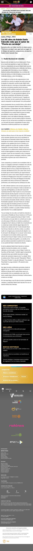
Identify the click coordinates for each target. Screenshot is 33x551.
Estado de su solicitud (5, 469)
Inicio (3, 9)
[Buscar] (31, 2)
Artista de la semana (10, 380)
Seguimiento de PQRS (20, 510)
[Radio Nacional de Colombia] (16, 2)
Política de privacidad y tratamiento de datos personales (10, 495)
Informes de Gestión (4, 457)
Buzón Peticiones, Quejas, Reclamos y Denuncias (9, 466)
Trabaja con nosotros (4, 464)
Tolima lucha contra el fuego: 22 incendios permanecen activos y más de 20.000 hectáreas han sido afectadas (16, 309)
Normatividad (3, 455)
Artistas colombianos (10, 376)
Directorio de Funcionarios (5, 468)
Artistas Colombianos (20, 9)
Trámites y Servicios (4, 467)
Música (9, 9)
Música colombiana (9, 373)
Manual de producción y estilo (6, 458)
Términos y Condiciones (5, 470)
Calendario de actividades (5, 465)
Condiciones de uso (4, 496)
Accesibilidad (3, 497)
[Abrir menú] (2, 2)
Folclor (23, 376)
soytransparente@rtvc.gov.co (6, 523)
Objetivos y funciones (4, 453)
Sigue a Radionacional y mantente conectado (17, 297)
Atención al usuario (4, 463)
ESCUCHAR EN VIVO (17, 6)
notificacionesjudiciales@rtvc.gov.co (7, 519)
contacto (8, 389)
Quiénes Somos (4, 450)
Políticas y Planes (4, 456)
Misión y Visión (3, 452)
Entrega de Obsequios (4, 471)
